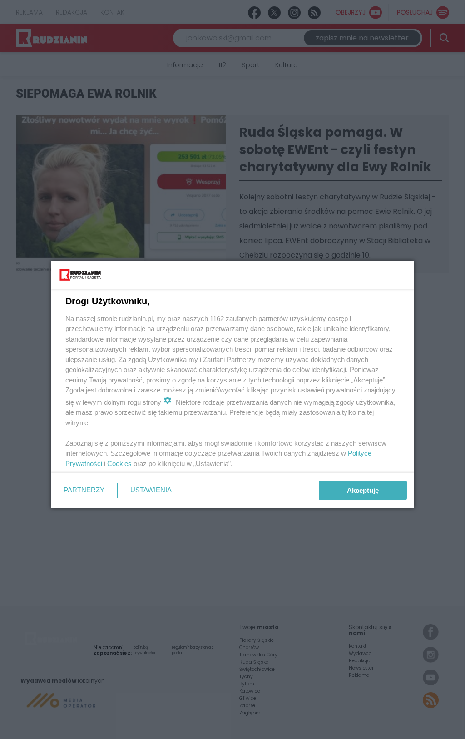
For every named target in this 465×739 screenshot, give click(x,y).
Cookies (119, 463)
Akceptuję (363, 490)
